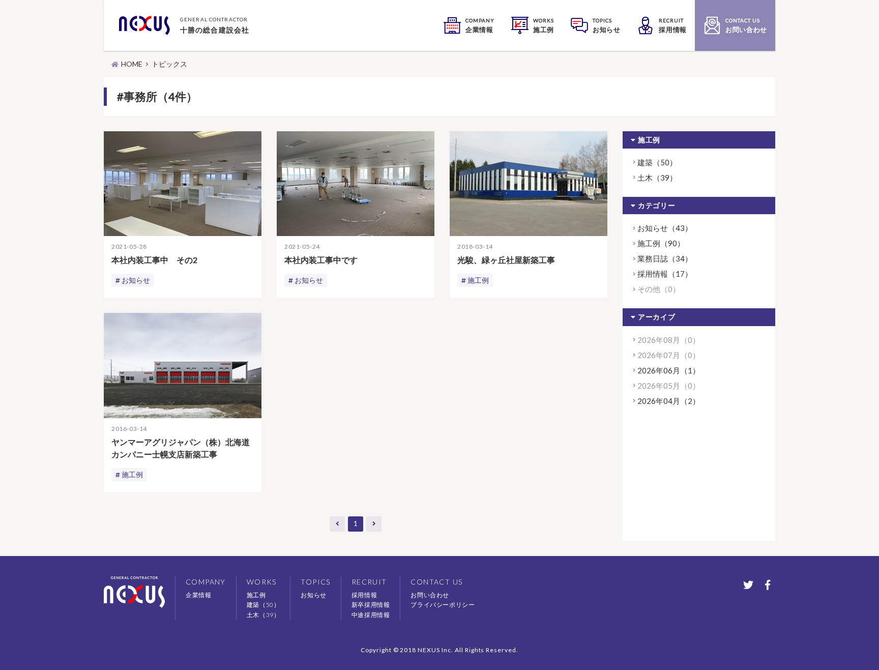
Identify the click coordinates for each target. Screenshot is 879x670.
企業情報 (198, 595)
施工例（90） (661, 243)
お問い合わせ (430, 595)
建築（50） (657, 162)
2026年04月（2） (668, 400)
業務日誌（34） (664, 258)
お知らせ (136, 280)
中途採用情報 (370, 615)
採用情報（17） (664, 273)
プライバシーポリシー (443, 604)
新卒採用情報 (370, 604)
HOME (131, 64)
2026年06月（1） (668, 370)
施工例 (478, 280)
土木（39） (657, 177)
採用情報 (364, 595)
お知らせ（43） (664, 227)
